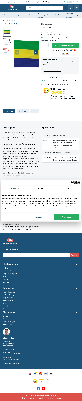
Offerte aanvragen (9, 322)
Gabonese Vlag (10, 20)
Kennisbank (6, 285)
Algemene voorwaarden (36, 398)
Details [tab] (41, 188)
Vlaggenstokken (21, 15)
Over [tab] (68, 188)
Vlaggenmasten (8, 15)
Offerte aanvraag (52, 69)
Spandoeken (58, 15)
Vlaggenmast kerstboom (69, 15)
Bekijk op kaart (8, 345)
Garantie (5, 279)
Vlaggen (31, 15)
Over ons (6, 282)
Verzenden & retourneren (11, 271)
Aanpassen (39, 217)
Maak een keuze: (47, 24)
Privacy (50, 398)
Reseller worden (8, 324)
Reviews (35, 111)
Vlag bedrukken (40, 15)
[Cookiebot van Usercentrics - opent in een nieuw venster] (71, 182)
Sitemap (59, 398)
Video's (5, 276)
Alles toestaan (67, 217)
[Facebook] (38, 388)
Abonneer (74, 255)
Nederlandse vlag (8, 295)
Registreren (6, 319)
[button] (36, 52)
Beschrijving (9, 111)
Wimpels (49, 15)
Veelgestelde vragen (9, 268)
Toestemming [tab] (14, 188)
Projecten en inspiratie (10, 274)
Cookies (22, 398)
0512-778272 (7, 352)
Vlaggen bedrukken (9, 292)
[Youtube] (43, 388)
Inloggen (6, 316)
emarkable (52, 395)
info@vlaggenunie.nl (9, 349)
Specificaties (22, 111)
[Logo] (12, 8)
